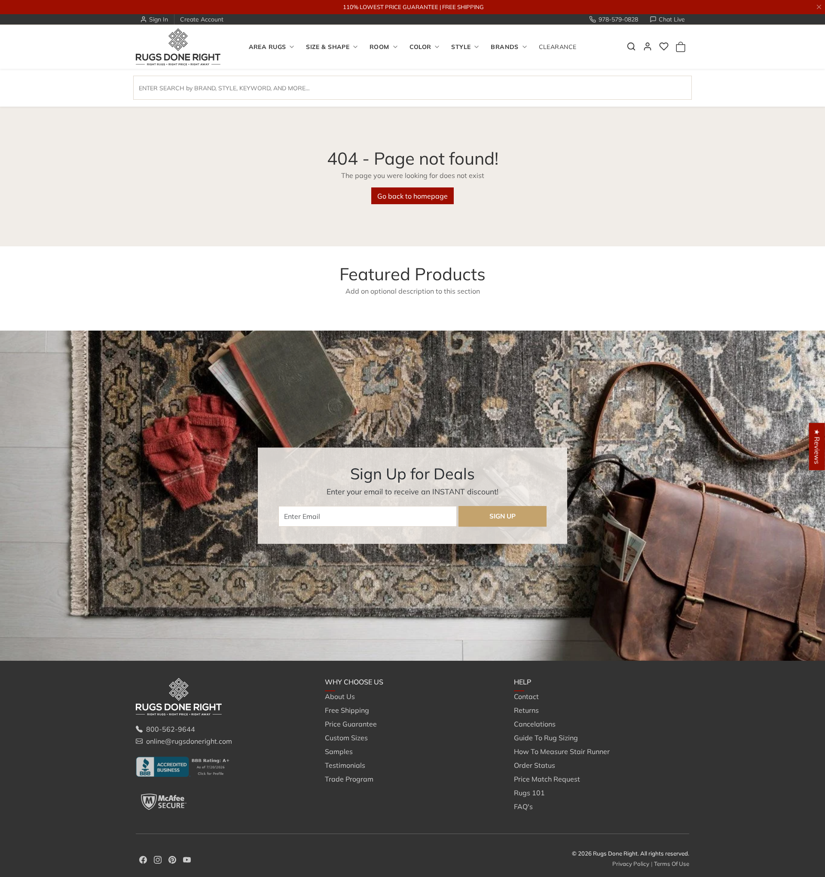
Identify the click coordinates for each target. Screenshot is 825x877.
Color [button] (420, 47)
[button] (631, 46)
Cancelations (535, 724)
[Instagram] (157, 859)
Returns (526, 710)
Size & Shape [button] (327, 47)
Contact (526, 696)
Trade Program (349, 779)
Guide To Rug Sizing (546, 737)
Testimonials (345, 765)
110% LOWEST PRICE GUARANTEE (390, 6)
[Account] (647, 46)
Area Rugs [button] (267, 47)
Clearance (558, 47)
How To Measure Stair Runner (562, 751)
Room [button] (379, 47)
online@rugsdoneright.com (189, 741)
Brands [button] (505, 47)
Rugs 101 (529, 792)
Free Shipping (347, 710)
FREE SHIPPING (463, 6)
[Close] (819, 7)
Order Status (534, 765)
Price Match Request (547, 779)
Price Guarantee (351, 724)
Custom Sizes (346, 737)
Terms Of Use (671, 863)
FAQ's (523, 806)
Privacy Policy (630, 863)
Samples (339, 751)
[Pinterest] (172, 859)
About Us (340, 696)
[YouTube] (187, 859)
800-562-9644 (170, 729)
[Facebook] (143, 859)
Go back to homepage (412, 196)
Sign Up (502, 516)
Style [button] (461, 47)
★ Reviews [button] (817, 446)
